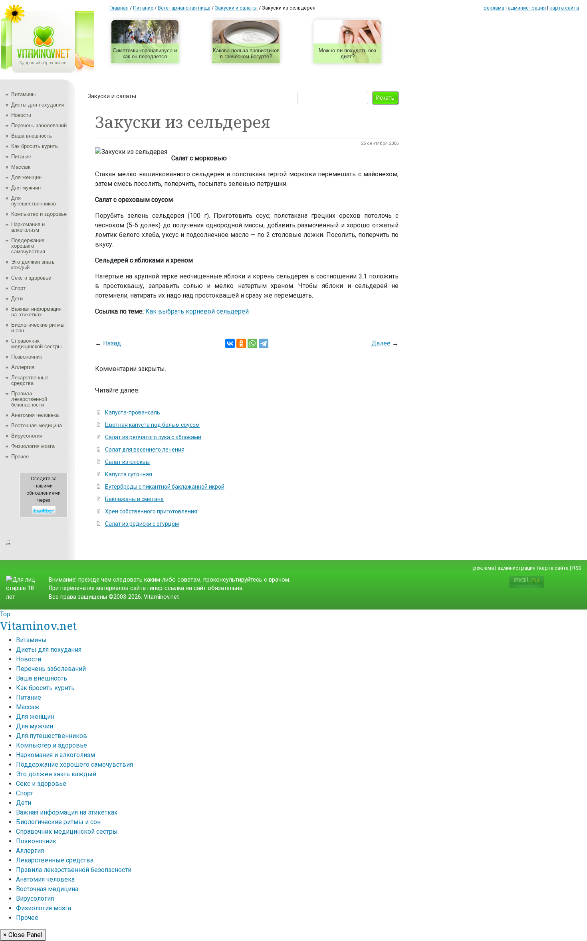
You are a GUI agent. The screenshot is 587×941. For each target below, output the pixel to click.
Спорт (18, 288)
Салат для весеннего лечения (144, 449)
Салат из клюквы (127, 462)
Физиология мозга (33, 446)
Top (5, 614)
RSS (576, 568)
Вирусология (26, 436)
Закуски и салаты (111, 96)
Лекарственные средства (29, 380)
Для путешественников (33, 201)
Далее (381, 343)
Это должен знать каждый (33, 264)
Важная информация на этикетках (36, 312)
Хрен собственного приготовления (151, 511)
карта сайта (564, 8)
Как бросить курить (34, 146)
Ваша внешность (31, 136)
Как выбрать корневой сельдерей (197, 311)
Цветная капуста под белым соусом (152, 425)
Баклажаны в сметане (134, 499)
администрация (527, 8)
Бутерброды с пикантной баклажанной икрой (164, 486)
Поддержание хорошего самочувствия (28, 245)
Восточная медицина (36, 425)
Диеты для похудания (37, 105)
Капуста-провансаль (132, 412)
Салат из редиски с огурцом (142, 524)
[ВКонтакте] (230, 343)
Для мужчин (26, 188)
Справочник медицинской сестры (36, 343)
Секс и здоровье (31, 278)
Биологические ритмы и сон (37, 327)
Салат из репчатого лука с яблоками (153, 437)
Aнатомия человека (35, 415)
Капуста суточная (128, 474)
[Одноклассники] (241, 343)
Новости (21, 115)
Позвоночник (26, 357)
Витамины (23, 94)
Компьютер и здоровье (39, 214)
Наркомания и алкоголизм (28, 227)
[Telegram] (263, 343)
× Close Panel (22, 935)
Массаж (20, 167)
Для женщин (26, 177)
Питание (21, 157)
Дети (17, 299)
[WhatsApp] (252, 343)
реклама (494, 8)
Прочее (20, 457)
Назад (112, 343)
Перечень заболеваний (39, 125)
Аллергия (22, 367)
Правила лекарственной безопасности (29, 399)
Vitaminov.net (38, 625)
